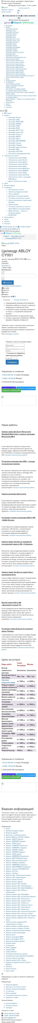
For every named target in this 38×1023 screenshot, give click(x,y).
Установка (7, 187)
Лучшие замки (11, 943)
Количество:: (7, 270)
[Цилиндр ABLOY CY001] (19, 243)
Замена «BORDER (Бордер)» (16, 841)
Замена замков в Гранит (14, 879)
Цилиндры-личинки (12, 334)
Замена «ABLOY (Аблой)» (15, 839)
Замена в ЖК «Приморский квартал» (18, 875)
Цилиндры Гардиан (12, 50)
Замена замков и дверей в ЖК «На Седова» (21, 915)
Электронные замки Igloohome (16, 69)
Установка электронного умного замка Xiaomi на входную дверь (21, 96)
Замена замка (10, 94)
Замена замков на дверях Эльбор (17, 928)
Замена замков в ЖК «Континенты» (18, 898)
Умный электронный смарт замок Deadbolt (20, 92)
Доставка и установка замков (15, 89)
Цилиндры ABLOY (11, 44)
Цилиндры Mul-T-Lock (13, 39)
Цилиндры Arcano (12, 29)
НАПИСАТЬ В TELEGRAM (26, 388)
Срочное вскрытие (24, 8)
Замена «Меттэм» (12, 871)
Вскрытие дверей (12, 833)
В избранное (7, 286)
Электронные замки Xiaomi (14, 64)
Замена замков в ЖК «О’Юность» (17, 903)
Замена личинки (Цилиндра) (16, 932)
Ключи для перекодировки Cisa (16, 57)
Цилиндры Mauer (11, 45)
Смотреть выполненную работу (25, 593)
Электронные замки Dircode (15, 65)
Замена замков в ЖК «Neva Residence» (19, 888)
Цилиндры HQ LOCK (12, 55)
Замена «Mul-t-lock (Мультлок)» (17, 860)
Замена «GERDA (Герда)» (15, 850)
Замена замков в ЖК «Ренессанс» (17, 909)
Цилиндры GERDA (11, 34)
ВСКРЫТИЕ (9, 100)
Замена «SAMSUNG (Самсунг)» (17, 865)
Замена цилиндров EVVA (14, 939)
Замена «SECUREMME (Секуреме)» (18, 867)
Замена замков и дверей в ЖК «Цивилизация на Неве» (16, 923)
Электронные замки (11, 156)
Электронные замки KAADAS (15, 71)
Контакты (7, 223)
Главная (9, 26)
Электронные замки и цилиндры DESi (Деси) (20, 76)
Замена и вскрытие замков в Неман (18, 930)
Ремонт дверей (11, 87)
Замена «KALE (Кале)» (14, 854)
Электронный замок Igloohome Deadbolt (19, 956)
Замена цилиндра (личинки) (15, 85)
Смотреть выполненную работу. (16, 455)
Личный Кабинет (11, 1003)
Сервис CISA (10, 949)
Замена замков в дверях (14, 881)
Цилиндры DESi (10, 54)
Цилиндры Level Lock (13, 40)
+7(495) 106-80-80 (9, 378)
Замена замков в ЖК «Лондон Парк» (18, 901)
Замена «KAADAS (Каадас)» (15, 852)
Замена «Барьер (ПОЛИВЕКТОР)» (18, 869)
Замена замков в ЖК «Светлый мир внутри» (21, 911)
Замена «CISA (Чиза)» (13, 843)
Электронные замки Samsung (15, 74)
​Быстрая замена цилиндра (15, 958)
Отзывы (7, 221)
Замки (6, 115)
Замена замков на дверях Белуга (17, 926)
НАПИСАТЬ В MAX (8, 388)
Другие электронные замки (15, 77)
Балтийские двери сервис (15, 831)
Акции (6, 219)
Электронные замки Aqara (14, 67)
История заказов (11, 1005)
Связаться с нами (12, 997)
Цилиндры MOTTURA (12, 32)
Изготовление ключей (13, 84)
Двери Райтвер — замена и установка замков (20, 99)
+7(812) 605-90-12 (12, 16)
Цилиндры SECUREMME (13, 47)
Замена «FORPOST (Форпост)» (17, 845)
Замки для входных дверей (15, 941)
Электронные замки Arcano (15, 62)
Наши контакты (11, 968)
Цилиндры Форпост (12, 42)
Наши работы (9, 217)
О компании (10, 945)
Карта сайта (10, 971)
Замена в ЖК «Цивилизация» (16, 877)
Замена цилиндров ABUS (14, 937)
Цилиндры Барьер (11, 49)
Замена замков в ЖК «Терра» (16, 960)
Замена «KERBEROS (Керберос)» (17, 856)
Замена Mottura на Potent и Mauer (18, 837)
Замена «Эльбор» (12, 873)
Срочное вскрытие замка (8, 681)
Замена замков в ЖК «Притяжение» (18, 907)
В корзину (8, 282)
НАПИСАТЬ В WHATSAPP (11, 390)
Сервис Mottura (11, 952)
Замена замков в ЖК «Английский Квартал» (21, 896)
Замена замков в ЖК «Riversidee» (17, 894)
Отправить (12, 362)
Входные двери (9, 185)
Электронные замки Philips (15, 60)
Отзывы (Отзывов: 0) (21, 300)
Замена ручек (10, 935)
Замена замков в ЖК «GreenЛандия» (19, 886)
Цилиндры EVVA (11, 36)
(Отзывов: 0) (6, 265)
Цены (6, 183)
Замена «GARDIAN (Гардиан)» (16, 848)
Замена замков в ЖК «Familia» (16, 884)
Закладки (9, 1007)
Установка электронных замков (16, 90)
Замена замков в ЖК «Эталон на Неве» (19, 913)
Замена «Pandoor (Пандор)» (16, 862)
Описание (6, 300)
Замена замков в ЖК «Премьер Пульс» (19, 905)
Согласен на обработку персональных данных (15, 354)
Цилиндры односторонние (15, 52)
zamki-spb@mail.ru (13, 229)
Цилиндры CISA (10, 31)
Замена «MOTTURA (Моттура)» (17, 858)
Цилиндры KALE (11, 37)
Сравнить (17, 286)
